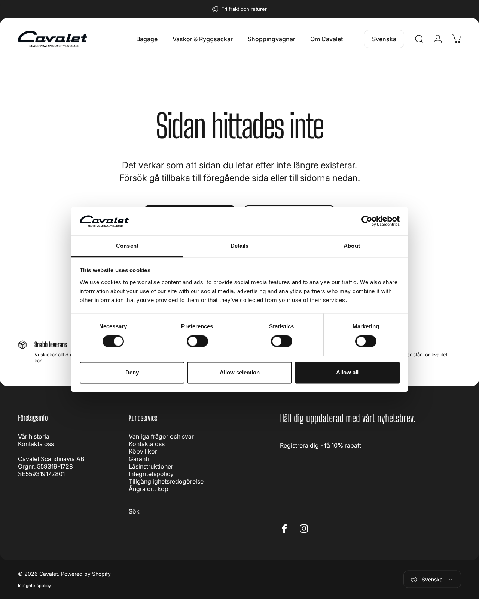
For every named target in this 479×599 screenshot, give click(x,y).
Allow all (347, 372)
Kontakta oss (36, 444)
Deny (132, 372)
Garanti (139, 459)
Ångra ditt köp (148, 489)
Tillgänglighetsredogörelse (166, 481)
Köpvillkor (143, 451)
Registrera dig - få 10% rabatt (320, 445)
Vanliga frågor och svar (161, 436)
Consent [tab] (127, 246)
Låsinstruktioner (151, 466)
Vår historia (33, 436)
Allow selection (240, 372)
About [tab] (352, 246)
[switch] (197, 341)
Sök (134, 511)
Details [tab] (240, 246)
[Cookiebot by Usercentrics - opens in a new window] (367, 221)
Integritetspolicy (151, 474)
